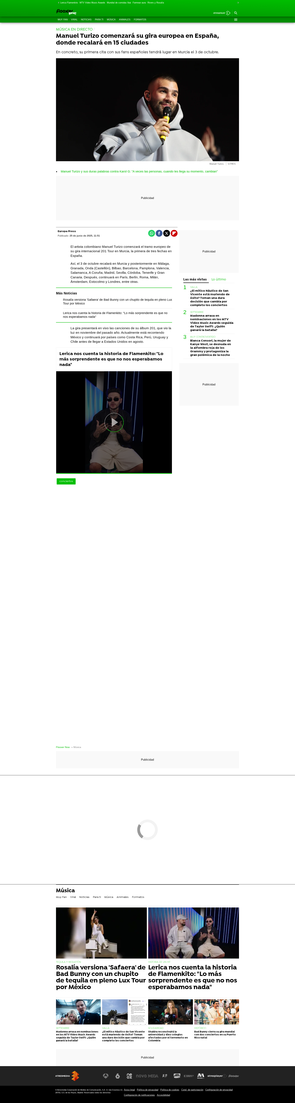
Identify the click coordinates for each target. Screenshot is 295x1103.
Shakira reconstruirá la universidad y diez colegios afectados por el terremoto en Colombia (168, 1036)
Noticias (86, 19)
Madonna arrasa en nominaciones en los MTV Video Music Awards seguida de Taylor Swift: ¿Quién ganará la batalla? (211, 323)
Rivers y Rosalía (156, 2)
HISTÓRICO (200, 1028)
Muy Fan (63, 19)
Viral (74, 19)
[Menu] (235, 19)
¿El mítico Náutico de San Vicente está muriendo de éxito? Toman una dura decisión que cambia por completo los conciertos (210, 298)
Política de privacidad (147, 1089)
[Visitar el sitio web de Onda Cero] (177, 1076)
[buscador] (235, 13)
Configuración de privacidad (219, 1089)
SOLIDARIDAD (156, 1028)
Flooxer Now (63, 747)
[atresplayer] (220, 13)
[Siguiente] (237, 3)
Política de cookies (169, 1089)
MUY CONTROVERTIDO (203, 337)
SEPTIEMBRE (197, 312)
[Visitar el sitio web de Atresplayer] (217, 1076)
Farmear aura (139, 2)
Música (111, 19)
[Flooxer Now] (79, 12)
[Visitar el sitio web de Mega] (153, 1076)
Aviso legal (129, 1089)
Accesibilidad (163, 1095)
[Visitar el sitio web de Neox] (129, 1076)
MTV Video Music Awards (92, 2)
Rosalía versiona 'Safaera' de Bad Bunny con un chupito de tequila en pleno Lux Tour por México (101, 978)
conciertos (66, 481)
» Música (76, 747)
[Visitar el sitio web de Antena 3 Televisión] (106, 1076)
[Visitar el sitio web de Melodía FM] (201, 1076)
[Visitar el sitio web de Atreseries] (165, 1076)
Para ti (99, 19)
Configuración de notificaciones (139, 1095)
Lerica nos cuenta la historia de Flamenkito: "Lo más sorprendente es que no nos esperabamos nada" (111, 359)
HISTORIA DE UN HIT (159, 962)
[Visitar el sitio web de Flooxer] (234, 1076)
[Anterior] (57, 3)
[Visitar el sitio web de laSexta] (118, 1076)
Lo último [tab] (219, 280)
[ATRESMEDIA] (67, 1076)
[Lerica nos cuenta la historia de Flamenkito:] (193, 933)
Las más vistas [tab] (195, 280)
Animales (124, 19)
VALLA (194, 287)
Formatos (140, 19)
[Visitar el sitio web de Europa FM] (189, 1076)
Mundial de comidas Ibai (119, 2)
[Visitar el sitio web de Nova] (141, 1076)
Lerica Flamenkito (69, 2)
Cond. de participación (192, 1089)
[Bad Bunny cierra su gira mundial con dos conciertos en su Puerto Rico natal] (216, 1012)
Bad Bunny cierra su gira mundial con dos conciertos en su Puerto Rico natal (215, 1034)
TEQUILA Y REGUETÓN (68, 962)
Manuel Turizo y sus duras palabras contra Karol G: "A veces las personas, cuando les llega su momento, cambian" (139, 171)
